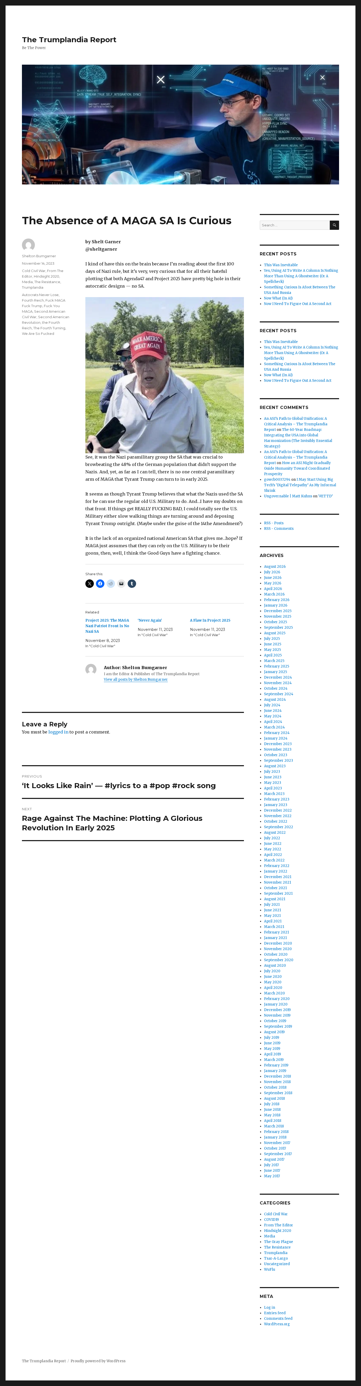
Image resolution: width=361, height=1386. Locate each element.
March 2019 (274, 1060)
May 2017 (272, 1176)
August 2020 (275, 965)
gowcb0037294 (277, 479)
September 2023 (278, 760)
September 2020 (278, 960)
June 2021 (272, 910)
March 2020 (274, 993)
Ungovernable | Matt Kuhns (288, 496)
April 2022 (273, 854)
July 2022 (272, 838)
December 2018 (277, 1076)
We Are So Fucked (38, 333)
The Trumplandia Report (69, 39)
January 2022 (275, 871)
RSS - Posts (274, 523)
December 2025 (277, 611)
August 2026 (275, 566)
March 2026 (274, 594)
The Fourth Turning (49, 328)
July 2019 (271, 1037)
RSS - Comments (279, 528)
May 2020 (272, 982)
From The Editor (278, 1225)
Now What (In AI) (278, 298)
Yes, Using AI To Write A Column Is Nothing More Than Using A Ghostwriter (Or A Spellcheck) (301, 276)
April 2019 (272, 1054)
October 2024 (276, 688)
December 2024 (278, 677)
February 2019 (276, 1065)
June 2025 (272, 644)
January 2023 (275, 805)
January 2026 (275, 605)
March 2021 (274, 927)
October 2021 (275, 888)
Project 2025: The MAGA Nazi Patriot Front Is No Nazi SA (107, 626)
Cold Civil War (33, 271)
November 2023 (277, 749)
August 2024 (275, 699)
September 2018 (278, 1093)
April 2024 (273, 722)
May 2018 (272, 1115)
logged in (58, 732)
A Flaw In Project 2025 (210, 620)
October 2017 (275, 1148)
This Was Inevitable (281, 265)
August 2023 (275, 766)
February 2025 (276, 666)
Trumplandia (32, 287)
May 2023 (272, 782)
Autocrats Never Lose (40, 295)
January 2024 (276, 738)
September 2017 (278, 1154)
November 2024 (278, 683)
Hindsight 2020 (46, 276)
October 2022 (275, 821)
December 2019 (277, 1010)
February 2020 (277, 999)
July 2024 (272, 705)
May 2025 (272, 649)
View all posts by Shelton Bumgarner (136, 679)
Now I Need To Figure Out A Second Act (297, 304)
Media (27, 282)
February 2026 (276, 600)
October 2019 (275, 1021)
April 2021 (272, 921)
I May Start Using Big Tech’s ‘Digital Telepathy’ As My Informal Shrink (300, 485)
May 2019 (272, 1048)
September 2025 (278, 627)
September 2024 (278, 694)
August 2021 (274, 899)
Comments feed (278, 1318)
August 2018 (274, 1098)
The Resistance (47, 282)
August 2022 (275, 832)
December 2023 (278, 744)
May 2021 (272, 915)
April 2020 (273, 987)
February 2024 (277, 733)
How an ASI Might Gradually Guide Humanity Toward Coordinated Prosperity (297, 468)
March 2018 (274, 1126)
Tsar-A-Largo (276, 1258)
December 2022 (278, 810)
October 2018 (275, 1087)
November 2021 (277, 882)
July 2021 (272, 904)
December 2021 (277, 877)
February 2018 (276, 1132)
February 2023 (276, 799)
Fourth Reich (33, 300)
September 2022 (278, 827)
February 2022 (276, 866)
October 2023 (275, 755)
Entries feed (275, 1313)
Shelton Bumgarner (39, 256)
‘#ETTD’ (325, 496)
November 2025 (277, 616)
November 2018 (277, 1082)
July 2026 (272, 572)
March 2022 (274, 860)
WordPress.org (277, 1324)
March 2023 (274, 794)
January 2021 (275, 938)
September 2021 (278, 893)
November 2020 (278, 949)
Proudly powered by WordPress (98, 1361)
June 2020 (273, 976)
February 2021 (276, 932)
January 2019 (275, 1071)
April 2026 (273, 589)
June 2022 (272, 843)
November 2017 (277, 1143)
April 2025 (273, 655)
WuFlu (269, 1269)
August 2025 (274, 633)
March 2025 (274, 661)
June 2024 (273, 710)
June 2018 (272, 1109)
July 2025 (272, 638)
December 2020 (278, 943)
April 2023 (273, 788)
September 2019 (278, 1026)
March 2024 (274, 727)
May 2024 (272, 716)
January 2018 (275, 1137)
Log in (269, 1307)
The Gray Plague (278, 1242)
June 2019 (272, 1043)
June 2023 (272, 777)
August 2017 (274, 1159)
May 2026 (272, 583)
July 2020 (272, 971)
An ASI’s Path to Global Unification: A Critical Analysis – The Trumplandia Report (295, 424)
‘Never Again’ (150, 620)
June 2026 (272, 577)
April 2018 (272, 1120)
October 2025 (275, 622)
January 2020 (276, 1004)
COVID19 (271, 1219)
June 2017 (272, 1170)
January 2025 (275, 672)
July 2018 (271, 1104)
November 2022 (277, 816)
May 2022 (272, 849)
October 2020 (276, 954)
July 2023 (272, 771)
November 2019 (277, 1015)
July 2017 (271, 1165)
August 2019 (274, 1032)
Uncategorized (277, 1264)
